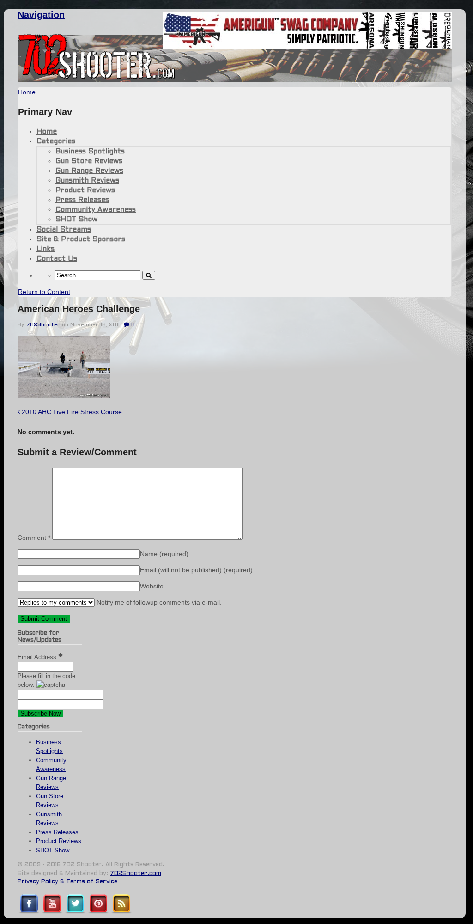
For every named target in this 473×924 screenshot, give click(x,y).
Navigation (41, 15)
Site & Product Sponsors (80, 239)
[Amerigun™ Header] (307, 46)
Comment (34, 537)
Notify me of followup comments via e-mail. (158, 602)
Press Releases (82, 200)
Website (152, 586)
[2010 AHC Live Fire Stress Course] (64, 395)
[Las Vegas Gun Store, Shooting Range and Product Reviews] (97, 77)
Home (46, 132)
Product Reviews (85, 190)
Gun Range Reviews (89, 171)
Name (164, 553)
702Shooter (43, 325)
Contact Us (56, 259)
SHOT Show (76, 219)
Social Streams (63, 229)
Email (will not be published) (196, 570)
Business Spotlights (90, 151)
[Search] (148, 275)
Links (45, 249)
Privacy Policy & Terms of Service (67, 882)
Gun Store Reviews (88, 161)
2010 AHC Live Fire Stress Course (71, 412)
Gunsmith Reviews (87, 180)
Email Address (38, 657)
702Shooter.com (135, 873)
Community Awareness (95, 210)
